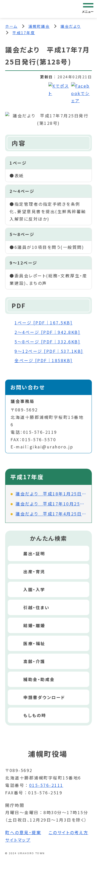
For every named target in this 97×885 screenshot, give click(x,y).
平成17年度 (23, 32)
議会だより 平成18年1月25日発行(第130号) (51, 494)
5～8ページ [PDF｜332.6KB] (47, 341)
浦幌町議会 (39, 26)
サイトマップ (18, 840)
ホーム (11, 26)
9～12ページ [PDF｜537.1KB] (48, 351)
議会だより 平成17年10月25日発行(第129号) (51, 504)
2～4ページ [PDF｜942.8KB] (47, 332)
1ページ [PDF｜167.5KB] (43, 322)
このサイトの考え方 (68, 832)
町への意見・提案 (23, 832)
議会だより (71, 26)
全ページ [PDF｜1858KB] (43, 360)
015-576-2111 (46, 785)
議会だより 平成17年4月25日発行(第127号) (51, 514)
